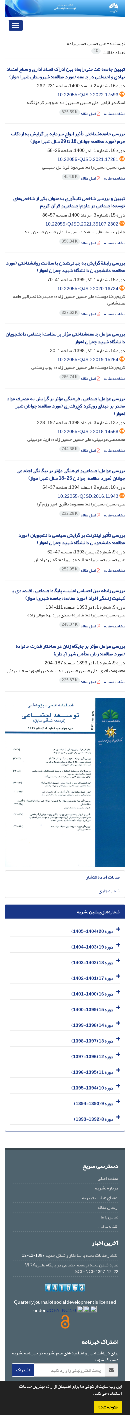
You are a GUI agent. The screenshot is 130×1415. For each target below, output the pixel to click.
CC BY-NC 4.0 (61, 1310)
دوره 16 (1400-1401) (92, 994)
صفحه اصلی (108, 1178)
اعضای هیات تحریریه (100, 1197)
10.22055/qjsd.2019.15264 (87, 359)
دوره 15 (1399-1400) (92, 1009)
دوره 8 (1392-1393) (93, 1119)
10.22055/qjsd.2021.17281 (87, 159)
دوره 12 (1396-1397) (92, 1056)
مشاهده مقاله (114, 114)
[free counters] (65, 1287)
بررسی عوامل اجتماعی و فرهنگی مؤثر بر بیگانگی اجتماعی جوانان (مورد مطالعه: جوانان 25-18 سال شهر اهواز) (71, 474)
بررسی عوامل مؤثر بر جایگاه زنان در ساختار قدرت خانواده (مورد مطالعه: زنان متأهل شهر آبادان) (70, 650)
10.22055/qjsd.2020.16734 (87, 288)
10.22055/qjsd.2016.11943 (88, 496)
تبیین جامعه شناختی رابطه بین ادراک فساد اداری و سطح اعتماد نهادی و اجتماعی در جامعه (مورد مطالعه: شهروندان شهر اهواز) (65, 73)
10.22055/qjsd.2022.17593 (87, 94)
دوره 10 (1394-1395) (92, 1087)
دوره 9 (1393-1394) (93, 1103)
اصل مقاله (79, 114)
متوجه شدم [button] (108, 1407)
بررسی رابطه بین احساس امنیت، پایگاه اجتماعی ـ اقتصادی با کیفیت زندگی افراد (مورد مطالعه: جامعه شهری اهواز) (68, 594)
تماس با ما (109, 1216)
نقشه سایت (108, 1226)
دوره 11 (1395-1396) (92, 1072)
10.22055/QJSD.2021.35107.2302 (81, 224)
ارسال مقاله (107, 1207)
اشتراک (23, 1369)
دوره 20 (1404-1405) (92, 931)
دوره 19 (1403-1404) (92, 947)
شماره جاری (109, 890)
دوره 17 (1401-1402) (92, 978)
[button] (91, 1394)
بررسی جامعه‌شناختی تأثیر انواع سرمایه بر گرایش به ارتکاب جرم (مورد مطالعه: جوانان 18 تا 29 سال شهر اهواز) (68, 137)
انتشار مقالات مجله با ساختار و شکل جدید (81, 1255)
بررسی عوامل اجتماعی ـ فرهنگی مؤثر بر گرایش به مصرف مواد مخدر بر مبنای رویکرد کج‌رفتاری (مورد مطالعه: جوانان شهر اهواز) (66, 406)
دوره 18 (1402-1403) (92, 962)
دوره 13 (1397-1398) (92, 1041)
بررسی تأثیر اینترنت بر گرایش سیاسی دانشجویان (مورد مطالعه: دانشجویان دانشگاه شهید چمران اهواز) (71, 539)
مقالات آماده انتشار (103, 877)
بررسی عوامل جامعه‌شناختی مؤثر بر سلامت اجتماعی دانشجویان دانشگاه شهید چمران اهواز (65, 338)
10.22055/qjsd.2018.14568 (87, 431)
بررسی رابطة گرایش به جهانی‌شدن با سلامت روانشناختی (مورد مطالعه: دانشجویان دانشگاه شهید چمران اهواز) (65, 267)
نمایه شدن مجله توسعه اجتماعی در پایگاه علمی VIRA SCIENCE (71, 1268)
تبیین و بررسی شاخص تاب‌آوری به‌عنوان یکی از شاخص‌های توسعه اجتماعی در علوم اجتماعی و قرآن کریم (69, 202)
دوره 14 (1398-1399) (92, 1025)
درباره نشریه (106, 1187)
